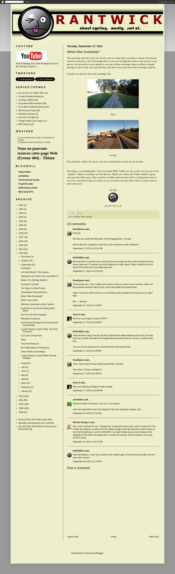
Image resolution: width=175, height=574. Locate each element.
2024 (21, 209)
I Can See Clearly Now (31, 335)
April (23, 379)
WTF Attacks (24, 124)
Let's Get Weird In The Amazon (35, 272)
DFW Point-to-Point (27, 188)
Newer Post (73, 537)
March (24, 383)
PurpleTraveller (25, 184)
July (23, 367)
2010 (21, 404)
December (26, 257)
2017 (21, 237)
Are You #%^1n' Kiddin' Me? (31, 93)
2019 (21, 229)
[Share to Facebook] (78, 213)
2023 (21, 213)
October (25, 261)
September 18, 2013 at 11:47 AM (87, 442)
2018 (21, 233)
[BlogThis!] (73, 213)
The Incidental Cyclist (28, 180)
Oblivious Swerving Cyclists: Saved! (37, 304)
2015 (21, 245)
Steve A (76, 314)
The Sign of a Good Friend (33, 288)
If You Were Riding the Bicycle (32, 107)
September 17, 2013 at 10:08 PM (87, 390)
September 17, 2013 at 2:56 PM (87, 322)
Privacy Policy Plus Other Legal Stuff (35, 419)
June (23, 371)
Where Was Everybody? (32, 296)
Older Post (154, 537)
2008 (21, 412)
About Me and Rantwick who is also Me (36, 423)
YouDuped (26, 268)
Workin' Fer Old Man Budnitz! (34, 280)
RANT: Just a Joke (29, 300)
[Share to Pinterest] (80, 213)
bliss (83, 217)
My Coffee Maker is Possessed (35, 348)
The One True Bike (26, 117)
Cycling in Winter (26, 100)
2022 (21, 217)
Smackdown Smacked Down (34, 292)
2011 (21, 400)
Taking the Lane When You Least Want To (40, 276)
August (24, 363)
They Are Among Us (30, 344)
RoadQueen (78, 229)
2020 (21, 225)
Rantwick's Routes (26, 114)
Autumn (77, 217)
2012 (21, 396)
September (26, 265)
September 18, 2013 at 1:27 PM (87, 461)
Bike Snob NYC (26, 192)
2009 (21, 408)
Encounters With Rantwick (30, 103)
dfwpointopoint (127, 335)
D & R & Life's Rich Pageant (34, 315)
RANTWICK (78, 258)
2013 (21, 253)
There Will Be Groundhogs (33, 352)
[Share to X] (76, 213)
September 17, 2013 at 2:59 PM (87, 351)
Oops (23, 339)
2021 (21, 221)
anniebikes (78, 400)
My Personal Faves (27, 110)
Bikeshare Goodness (30, 319)
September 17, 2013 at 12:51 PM (87, 271)
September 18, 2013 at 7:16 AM (87, 413)
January (25, 391)
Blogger (99, 553)
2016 (21, 241)
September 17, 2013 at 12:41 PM (87, 248)
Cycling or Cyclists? (30, 284)
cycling (89, 217)
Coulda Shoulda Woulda (29, 96)
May (23, 375)
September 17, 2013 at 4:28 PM (87, 373)
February (25, 387)
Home (113, 537)
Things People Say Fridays (30, 121)
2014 (21, 249)
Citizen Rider (24, 172)
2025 (21, 205)
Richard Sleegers (81, 422)
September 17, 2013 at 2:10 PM (87, 305)
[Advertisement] (113, 530)
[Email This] (71, 213)
